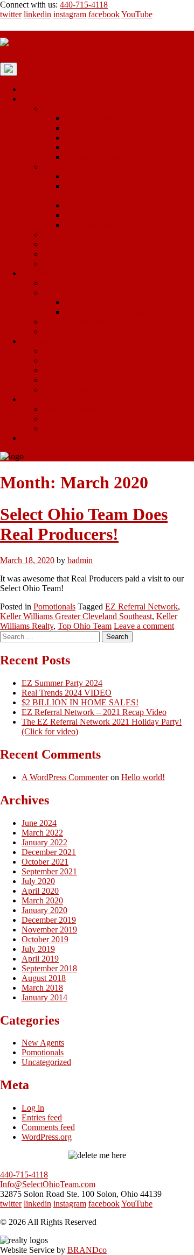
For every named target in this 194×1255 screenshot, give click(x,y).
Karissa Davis (88, 127)
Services (36, 273)
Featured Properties (76, 408)
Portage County (69, 379)
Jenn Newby (86, 215)
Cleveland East (68, 350)
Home (32, 89)
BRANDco (87, 1249)
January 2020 (44, 910)
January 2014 (44, 997)
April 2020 (40, 890)
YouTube (137, 14)
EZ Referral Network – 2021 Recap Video (94, 712)
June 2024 (39, 823)
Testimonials (64, 244)
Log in (33, 1107)
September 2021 (49, 871)
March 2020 (42, 900)
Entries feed (42, 1117)
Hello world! (143, 777)
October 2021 (45, 861)
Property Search (70, 428)
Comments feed (48, 1127)
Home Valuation (71, 331)
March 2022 (42, 832)
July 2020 (38, 881)
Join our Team (67, 253)
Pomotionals (54, 606)
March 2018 (42, 987)
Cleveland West (69, 360)
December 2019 (49, 919)
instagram (69, 14)
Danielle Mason (92, 147)
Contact (35, 438)
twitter (11, 14)
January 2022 (44, 842)
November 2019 (49, 929)
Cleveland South (71, 370)
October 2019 (45, 939)
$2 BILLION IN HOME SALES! (80, 702)
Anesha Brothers (93, 118)
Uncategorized (46, 1062)
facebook (104, 14)
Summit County (70, 389)
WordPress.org (47, 1136)
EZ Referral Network (141, 606)
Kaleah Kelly (87, 205)
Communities (44, 341)
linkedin (37, 14)
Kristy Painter (88, 224)
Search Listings (48, 399)
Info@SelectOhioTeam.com (47, 1184)
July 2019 (38, 948)
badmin (80, 560)
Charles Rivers (90, 137)
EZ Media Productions (81, 321)
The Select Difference (102, 302)
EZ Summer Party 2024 (62, 683)
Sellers (54, 292)
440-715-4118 (84, 4)
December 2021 (49, 852)
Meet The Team (70, 108)
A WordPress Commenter (65, 777)
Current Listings (70, 418)
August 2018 (44, 978)
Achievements (67, 234)
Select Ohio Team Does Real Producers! (84, 524)
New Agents (43, 1042)
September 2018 (49, 968)
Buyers (55, 283)
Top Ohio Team (85, 625)
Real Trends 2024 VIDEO (67, 692)
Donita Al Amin (92, 157)
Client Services (68, 166)
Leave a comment (144, 625)
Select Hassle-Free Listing (109, 312)
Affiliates (58, 263)
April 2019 (40, 958)
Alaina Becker (89, 176)
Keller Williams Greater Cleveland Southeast (76, 616)
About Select (44, 98)
